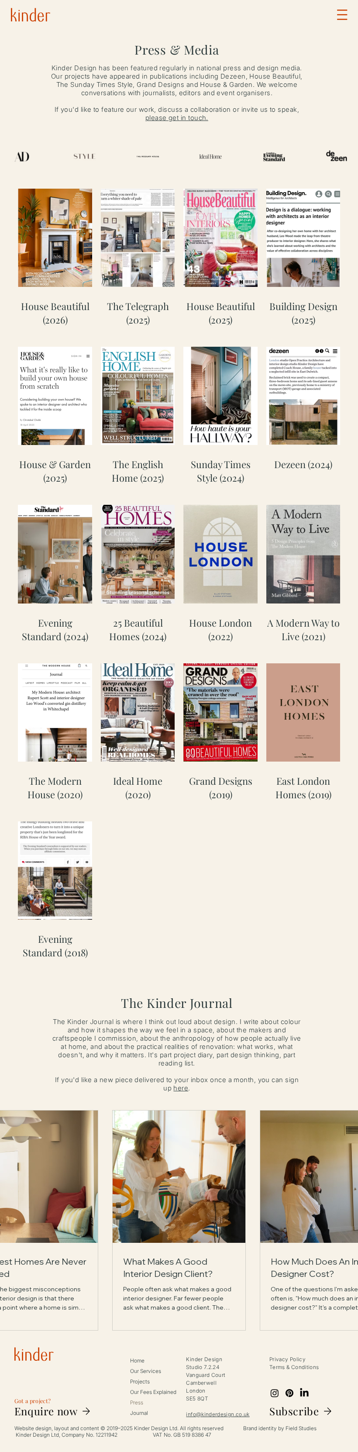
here (180, 1088)
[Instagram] (274, 1393)
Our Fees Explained (153, 1392)
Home (137, 1360)
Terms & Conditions (294, 1367)
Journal (139, 1413)
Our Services (145, 1371)
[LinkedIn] (304, 1393)
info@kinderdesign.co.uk (217, 1414)
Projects (140, 1381)
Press (136, 1402)
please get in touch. (176, 118)
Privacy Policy (287, 1359)
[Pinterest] (289, 1393)
